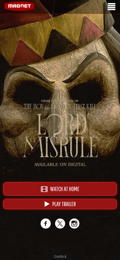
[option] (60, 36)
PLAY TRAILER (63, 203)
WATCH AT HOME (63, 188)
